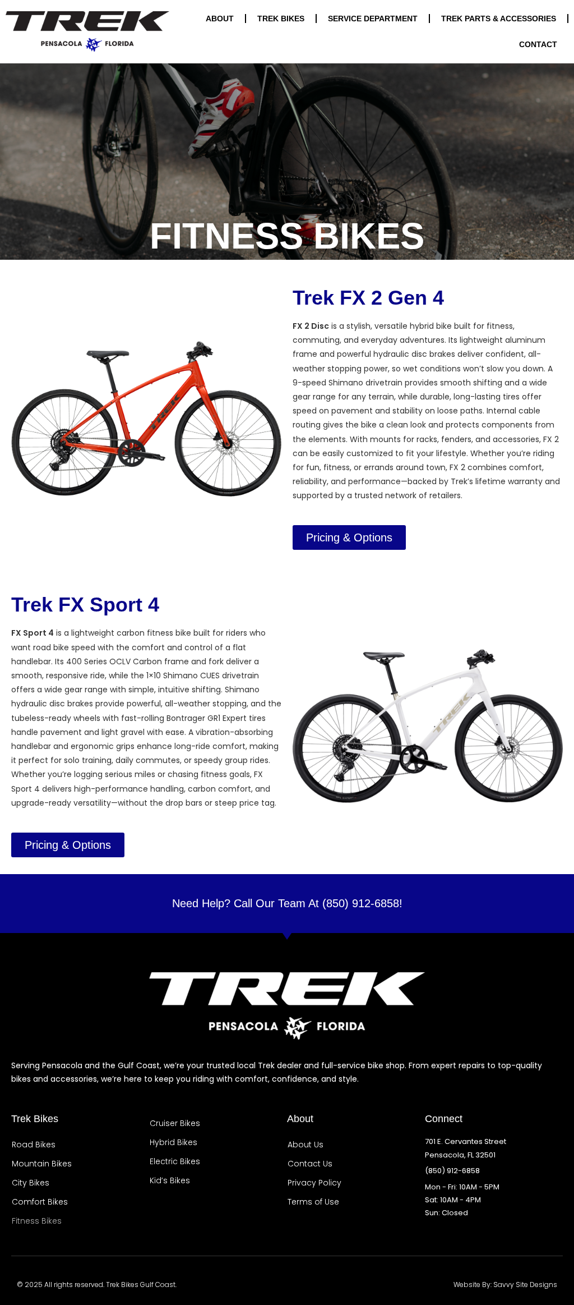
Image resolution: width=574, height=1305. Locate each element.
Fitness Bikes (37, 1220)
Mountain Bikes (42, 1163)
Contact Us (310, 1163)
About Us (305, 1144)
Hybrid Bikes (173, 1142)
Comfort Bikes (40, 1201)
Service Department (373, 18)
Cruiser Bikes (175, 1123)
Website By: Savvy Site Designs (505, 1284)
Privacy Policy (314, 1182)
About (220, 18)
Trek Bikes (280, 18)
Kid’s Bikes (170, 1180)
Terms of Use (313, 1201)
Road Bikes (33, 1144)
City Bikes (30, 1182)
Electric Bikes (175, 1161)
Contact (538, 44)
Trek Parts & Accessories (498, 18)
